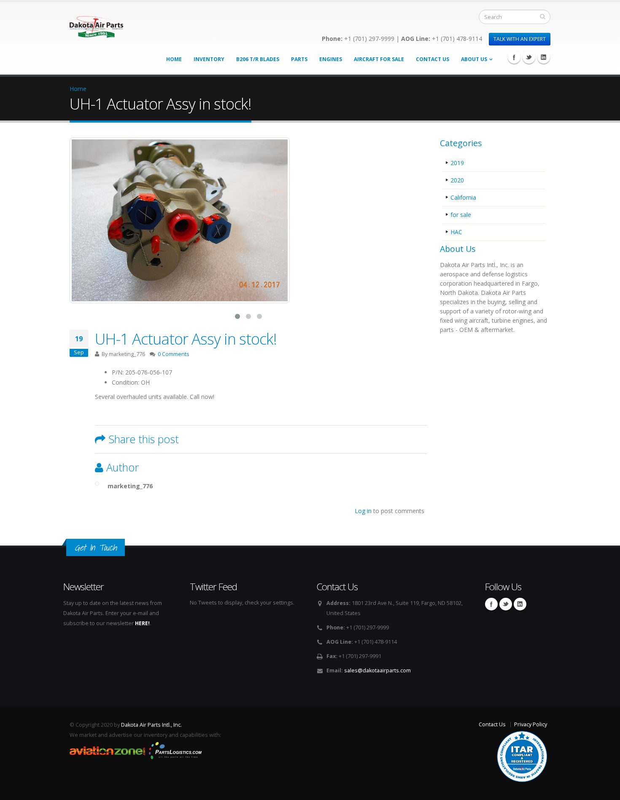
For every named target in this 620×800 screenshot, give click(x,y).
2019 (457, 163)
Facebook (514, 57)
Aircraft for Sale (379, 59)
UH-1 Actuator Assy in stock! (186, 338)
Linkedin (543, 57)
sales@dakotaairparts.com (377, 670)
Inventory (209, 59)
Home (174, 59)
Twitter (529, 57)
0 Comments (173, 354)
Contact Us (432, 59)
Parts (299, 59)
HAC (456, 232)
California (463, 197)
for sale (460, 215)
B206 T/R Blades (257, 59)
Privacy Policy (530, 724)
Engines (330, 59)
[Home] (96, 24)
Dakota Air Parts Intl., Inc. (151, 724)
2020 (457, 180)
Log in (363, 511)
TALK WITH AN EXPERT (519, 39)
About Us (474, 59)
